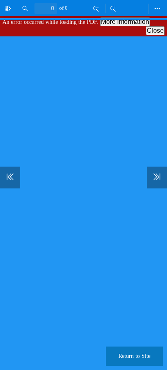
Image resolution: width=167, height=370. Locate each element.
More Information (125, 21)
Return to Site (134, 356)
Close (155, 30)
